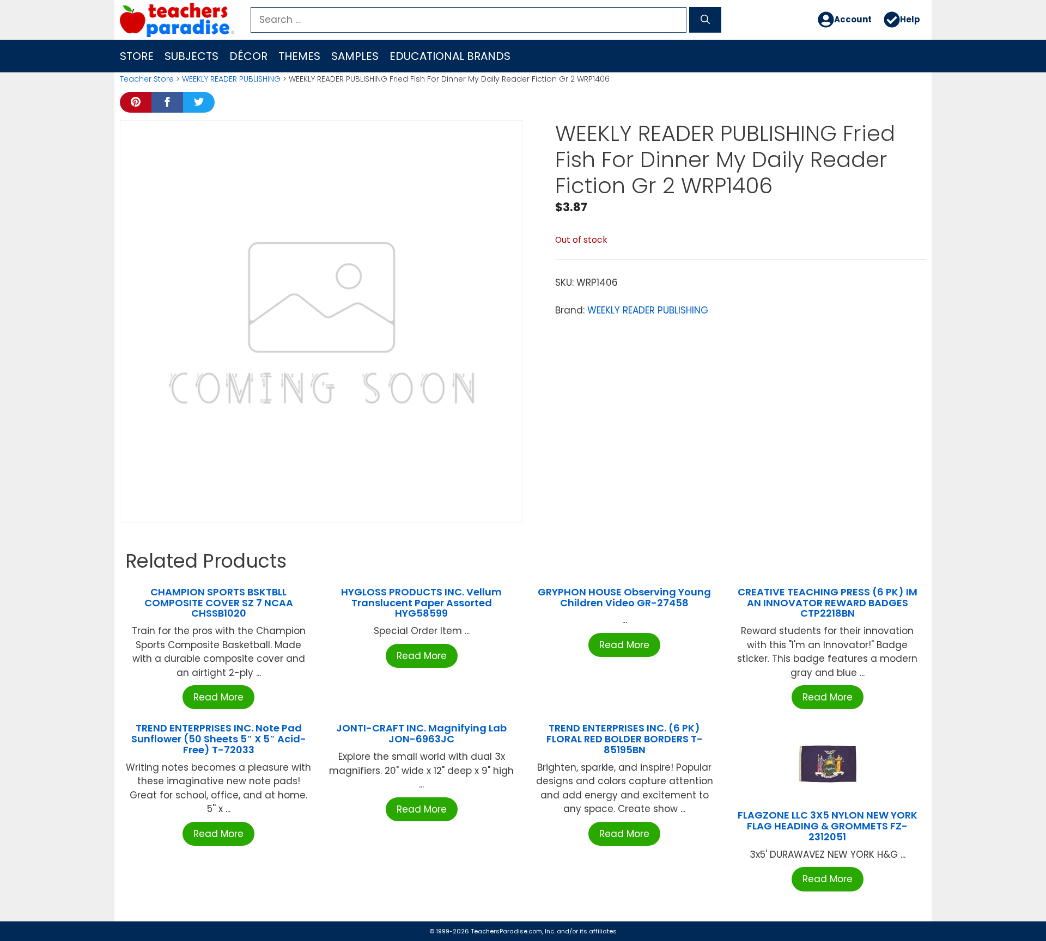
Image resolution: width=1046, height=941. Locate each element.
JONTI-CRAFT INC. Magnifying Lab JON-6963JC (421, 733)
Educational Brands (450, 56)
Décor (248, 56)
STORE (137, 56)
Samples (355, 56)
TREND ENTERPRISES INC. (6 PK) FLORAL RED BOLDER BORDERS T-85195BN (624, 739)
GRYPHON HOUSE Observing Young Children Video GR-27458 (624, 597)
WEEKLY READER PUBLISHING (231, 78)
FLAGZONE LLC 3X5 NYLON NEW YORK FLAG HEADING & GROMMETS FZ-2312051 (827, 826)
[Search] (705, 20)
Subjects (191, 56)
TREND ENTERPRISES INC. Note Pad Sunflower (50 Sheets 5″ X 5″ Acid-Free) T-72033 (218, 739)
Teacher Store (147, 78)
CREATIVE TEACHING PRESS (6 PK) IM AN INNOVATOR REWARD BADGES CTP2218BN (827, 602)
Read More (218, 697)
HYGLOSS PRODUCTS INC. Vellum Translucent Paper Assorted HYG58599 (421, 602)
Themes (299, 56)
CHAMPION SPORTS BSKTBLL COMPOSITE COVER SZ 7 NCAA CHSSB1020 (218, 602)
